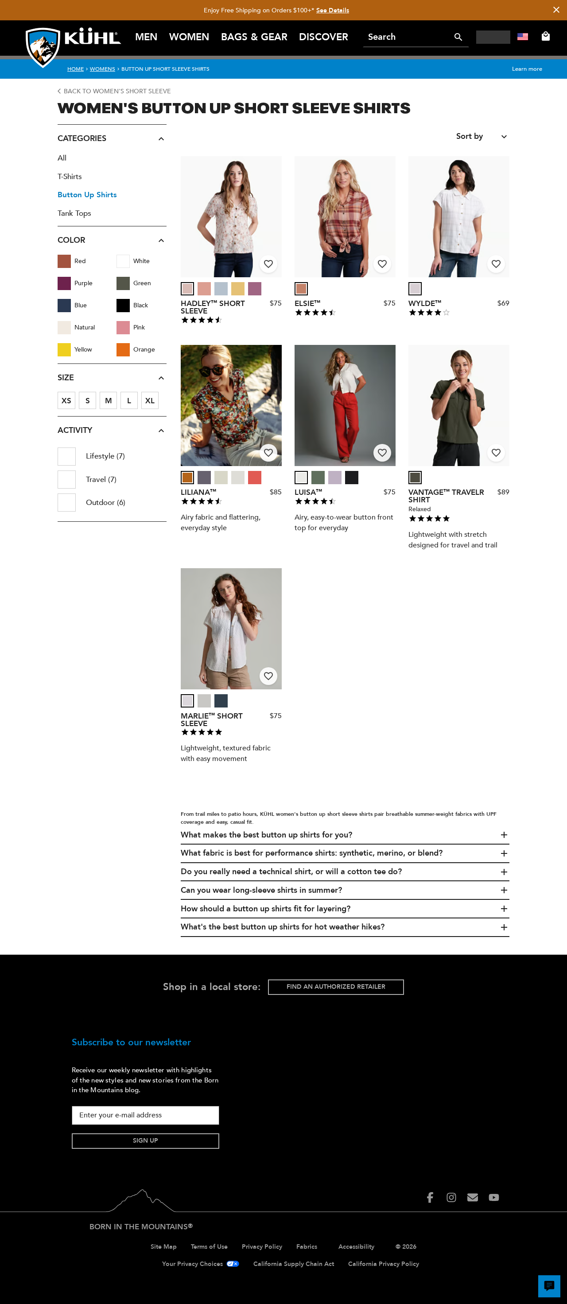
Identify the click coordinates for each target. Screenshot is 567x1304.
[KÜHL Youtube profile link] (494, 1197)
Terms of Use (209, 1247)
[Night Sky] (221, 700)
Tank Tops (74, 213)
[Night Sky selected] (221, 700)
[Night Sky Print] (187, 477)
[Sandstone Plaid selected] (301, 288)
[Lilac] (204, 700)
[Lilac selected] (204, 700)
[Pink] (123, 327)
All (62, 158)
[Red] (64, 261)
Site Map (164, 1247)
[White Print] (238, 477)
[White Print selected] (238, 477)
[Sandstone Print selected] (187, 288)
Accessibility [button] (356, 1247)
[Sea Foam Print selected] (221, 477)
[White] (123, 261)
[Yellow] (64, 349)
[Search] (458, 37)
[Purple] (64, 283)
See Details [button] (332, 10)
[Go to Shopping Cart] (544, 36)
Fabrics (306, 1247)
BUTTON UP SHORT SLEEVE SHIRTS (165, 69)
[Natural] (64, 327)
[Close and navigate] (556, 10)
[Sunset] (254, 477)
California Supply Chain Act (293, 1264)
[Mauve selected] (254, 288)
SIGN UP (145, 1140)
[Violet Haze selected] (335, 477)
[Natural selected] (301, 477)
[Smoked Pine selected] (318, 477)
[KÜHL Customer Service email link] (473, 1197)
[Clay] (204, 288)
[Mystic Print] (204, 477)
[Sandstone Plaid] (301, 288)
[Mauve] (254, 288)
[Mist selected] (221, 288)
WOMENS (102, 69)
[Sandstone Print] (187, 288)
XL (150, 401)
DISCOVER (323, 37)
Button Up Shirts (87, 195)
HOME (75, 69)
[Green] (123, 283)
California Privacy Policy (383, 1264)
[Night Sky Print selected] (187, 477)
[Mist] (221, 288)
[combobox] (482, 137)
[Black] (123, 305)
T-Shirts (70, 177)
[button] (112, 139)
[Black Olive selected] (415, 477)
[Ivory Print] (238, 288)
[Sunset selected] (254, 477)
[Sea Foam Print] (221, 477)
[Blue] (64, 305)
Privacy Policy (262, 1247)
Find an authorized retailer (336, 987)
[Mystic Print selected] (204, 477)
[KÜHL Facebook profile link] (430, 1197)
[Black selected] (351, 477)
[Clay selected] (204, 288)
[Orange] (123, 349)
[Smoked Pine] (318, 477)
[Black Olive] (415, 477)
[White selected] (415, 288)
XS (66, 401)
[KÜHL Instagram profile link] (451, 1197)
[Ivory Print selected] (238, 288)
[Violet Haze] (335, 477)
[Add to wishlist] (268, 264)
